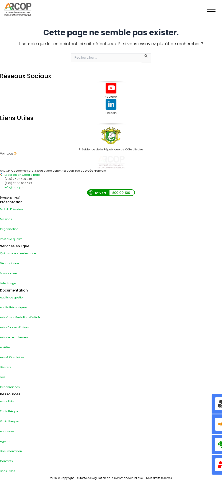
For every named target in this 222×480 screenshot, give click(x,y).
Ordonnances (10, 387)
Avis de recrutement (14, 337)
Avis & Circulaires (12, 357)
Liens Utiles (7, 471)
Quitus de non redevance (18, 253)
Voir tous (6, 153)
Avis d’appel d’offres (14, 327)
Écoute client (9, 273)
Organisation (9, 229)
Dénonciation (9, 263)
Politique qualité (11, 239)
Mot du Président (12, 209)
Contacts (6, 461)
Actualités (7, 401)
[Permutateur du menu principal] (211, 9)
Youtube (111, 96)
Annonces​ (7, 431)
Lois (2, 377)
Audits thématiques (13, 307)
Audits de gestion (12, 297)
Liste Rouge (8, 283)
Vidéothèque (9, 421)
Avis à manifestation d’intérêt (20, 317)
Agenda (5, 441)
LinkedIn (111, 113)
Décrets (5, 367)
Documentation (11, 451)
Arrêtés (5, 347)
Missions (6, 219)
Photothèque (9, 411)
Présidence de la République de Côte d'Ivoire (111, 149)
